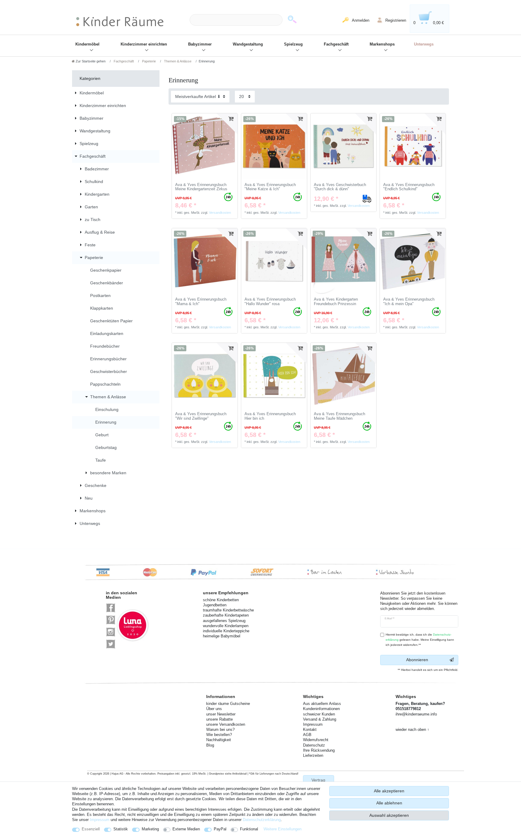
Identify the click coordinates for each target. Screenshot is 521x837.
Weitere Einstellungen (283, 829)
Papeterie (148, 61)
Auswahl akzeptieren (389, 815)
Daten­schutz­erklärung (262, 819)
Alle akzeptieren (389, 790)
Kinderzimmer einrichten (144, 44)
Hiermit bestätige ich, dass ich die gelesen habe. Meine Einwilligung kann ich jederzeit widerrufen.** (420, 639)
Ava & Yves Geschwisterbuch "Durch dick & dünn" (340, 187)
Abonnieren (417, 659)
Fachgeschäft (336, 44)
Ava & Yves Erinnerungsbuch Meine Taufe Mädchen (339, 416)
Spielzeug (293, 44)
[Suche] (292, 20)
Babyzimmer (200, 44)
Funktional (249, 829)
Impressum (99, 819)
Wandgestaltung (248, 44)
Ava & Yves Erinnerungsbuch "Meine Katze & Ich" (270, 187)
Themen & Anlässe (177, 61)
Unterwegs (424, 44)
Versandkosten (220, 212)
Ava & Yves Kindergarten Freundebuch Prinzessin (336, 301)
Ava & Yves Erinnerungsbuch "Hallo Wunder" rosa (270, 301)
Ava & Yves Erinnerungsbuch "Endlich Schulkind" (408, 187)
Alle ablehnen (389, 803)
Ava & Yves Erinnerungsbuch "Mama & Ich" (200, 301)
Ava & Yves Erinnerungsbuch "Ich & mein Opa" (408, 301)
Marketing (150, 829)
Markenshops (382, 44)
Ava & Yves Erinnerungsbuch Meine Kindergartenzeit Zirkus (201, 187)
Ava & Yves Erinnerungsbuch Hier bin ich (270, 416)
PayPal (220, 829)
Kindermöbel (87, 44)
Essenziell (91, 829)
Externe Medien (186, 829)
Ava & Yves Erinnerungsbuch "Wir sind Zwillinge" (200, 416)
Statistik (120, 829)
